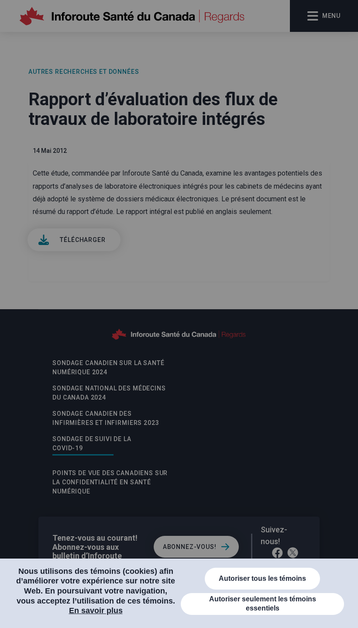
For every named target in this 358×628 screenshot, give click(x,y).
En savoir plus (96, 610)
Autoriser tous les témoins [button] (262, 578)
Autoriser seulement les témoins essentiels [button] (262, 603)
